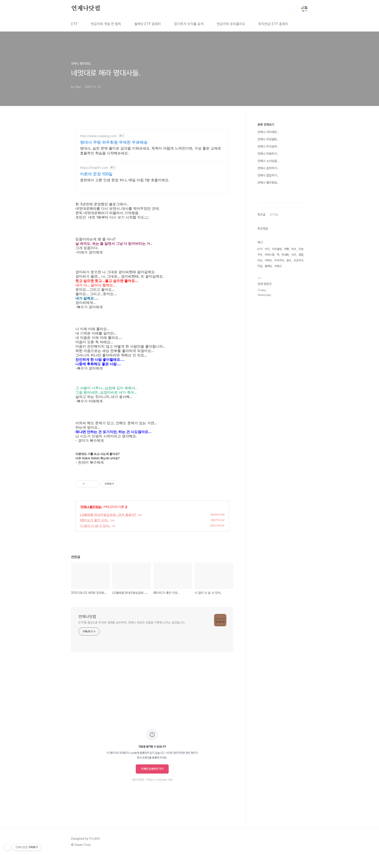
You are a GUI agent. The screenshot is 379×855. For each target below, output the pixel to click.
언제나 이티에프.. (268, 132)
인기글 (274, 214)
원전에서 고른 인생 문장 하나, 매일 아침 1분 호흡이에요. (124, 180)
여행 (286, 249)
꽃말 (301, 254)
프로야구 (298, 260)
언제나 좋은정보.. (91, 506)
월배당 (268, 266)
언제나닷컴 (85, 8)
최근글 (261, 214)
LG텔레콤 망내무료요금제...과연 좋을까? (108, 514)
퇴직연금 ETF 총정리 (273, 24)
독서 (293, 249)
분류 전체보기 (265, 124)
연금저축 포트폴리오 (231, 24)
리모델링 (277, 249)
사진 (293, 254)
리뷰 (301, 249)
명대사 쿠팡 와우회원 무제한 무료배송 (114, 142)
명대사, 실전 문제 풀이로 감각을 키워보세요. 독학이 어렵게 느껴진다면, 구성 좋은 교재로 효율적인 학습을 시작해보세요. (150, 150)
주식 (259, 254)
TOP (304, 840)
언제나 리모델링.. (268, 139)
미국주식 (279, 260)
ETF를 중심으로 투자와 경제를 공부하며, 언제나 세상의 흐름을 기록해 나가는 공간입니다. (132, 622)
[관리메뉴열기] (7, 847)
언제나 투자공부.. (268, 146)
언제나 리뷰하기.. (268, 153)
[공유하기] (88, 484)
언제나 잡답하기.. (268, 175)
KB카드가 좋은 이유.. (94, 520)
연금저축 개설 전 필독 (106, 24)
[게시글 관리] (94, 484)
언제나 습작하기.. (268, 168)
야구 (267, 249)
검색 (294, 8)
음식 (288, 260)
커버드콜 (269, 254)
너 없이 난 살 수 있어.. (95, 525)
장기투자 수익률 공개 (189, 24)
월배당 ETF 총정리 (147, 24)
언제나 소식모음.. (268, 161)
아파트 (268, 260)
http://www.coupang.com (98, 136)
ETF (74, 24)
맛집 (259, 266)
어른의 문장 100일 (96, 174)
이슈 (259, 260)
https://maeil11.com (94, 167)
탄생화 (285, 254)
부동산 (278, 266)
